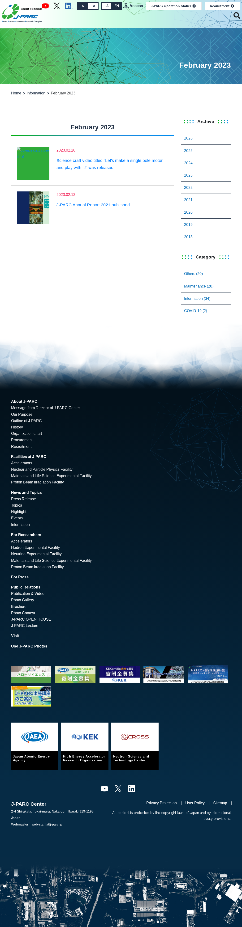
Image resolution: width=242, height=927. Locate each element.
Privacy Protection (161, 803)
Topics (16, 505)
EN (117, 6)
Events (17, 518)
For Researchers (26, 535)
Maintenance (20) (198, 286)
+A (93, 6)
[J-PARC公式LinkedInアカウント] (69, 6)
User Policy (195, 803)
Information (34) (197, 298)
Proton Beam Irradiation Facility (37, 482)
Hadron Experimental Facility (35, 548)
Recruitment (219, 6)
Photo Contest (23, 613)
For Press (20, 577)
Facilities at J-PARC (28, 457)
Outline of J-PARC (26, 421)
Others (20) (193, 274)
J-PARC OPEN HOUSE (31, 619)
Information (36, 93)
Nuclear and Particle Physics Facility (42, 469)
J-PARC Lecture (24, 626)
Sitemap (220, 803)
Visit (15, 636)
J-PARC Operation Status (171, 6)
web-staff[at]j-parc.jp (47, 824)
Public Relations (25, 587)
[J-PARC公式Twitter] (56, 6)
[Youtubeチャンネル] (45, 6)
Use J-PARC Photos (29, 646)
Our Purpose (21, 414)
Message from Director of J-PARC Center (45, 408)
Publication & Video (27, 594)
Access (136, 6)
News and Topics (26, 493)
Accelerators (21, 463)
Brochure (18, 607)
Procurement (22, 440)
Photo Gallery (22, 600)
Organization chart (26, 434)
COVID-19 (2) (195, 311)
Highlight (18, 512)
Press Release (23, 499)
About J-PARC (24, 401)
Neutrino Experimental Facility (36, 554)
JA (106, 6)
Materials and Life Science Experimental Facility (51, 476)
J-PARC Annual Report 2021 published (93, 205)
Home (16, 93)
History (17, 427)
